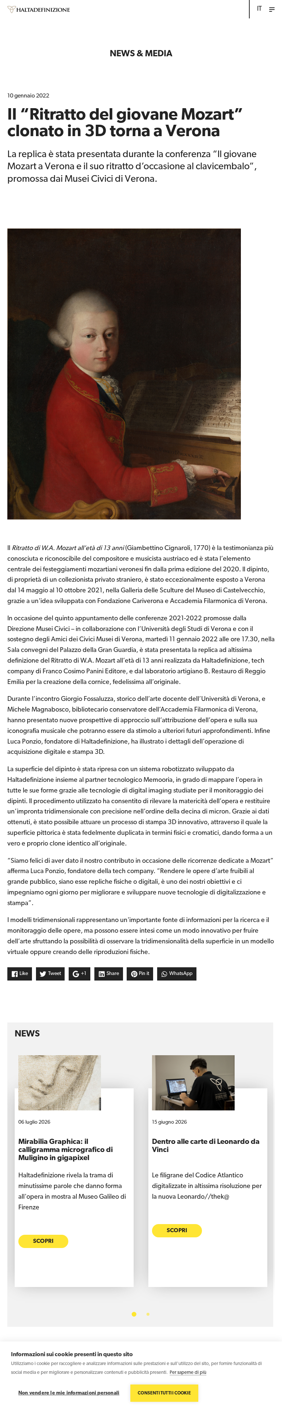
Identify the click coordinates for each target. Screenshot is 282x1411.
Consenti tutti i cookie (164, 1393)
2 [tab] (148, 1314)
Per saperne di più (188, 1372)
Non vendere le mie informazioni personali (68, 1393)
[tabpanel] (74, 1176)
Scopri (43, 1241)
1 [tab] (134, 1314)
